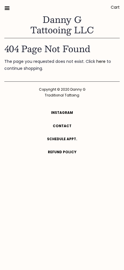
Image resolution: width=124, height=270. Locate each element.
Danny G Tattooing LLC (62, 24)
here (101, 61)
